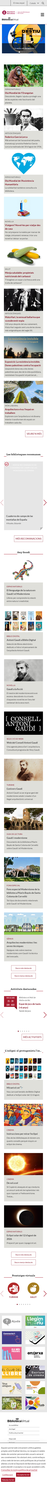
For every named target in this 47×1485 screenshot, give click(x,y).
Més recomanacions (29, 538)
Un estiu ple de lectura (24, 48)
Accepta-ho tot (23, 1475)
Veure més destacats (23, 968)
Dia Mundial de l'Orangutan (19, 92)
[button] (19, 52)
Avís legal (12, 1429)
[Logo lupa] (42, 2)
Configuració (7, 1475)
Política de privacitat (16, 1433)
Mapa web (12, 1439)
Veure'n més (34, 433)
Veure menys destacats (23, 976)
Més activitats (32, 1037)
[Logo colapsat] (42, 15)
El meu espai (18, 3)
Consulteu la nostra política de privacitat (19, 1470)
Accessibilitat (13, 1425)
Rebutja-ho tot (8, 1480)
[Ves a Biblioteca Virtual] (16, 12)
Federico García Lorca (16, 136)
